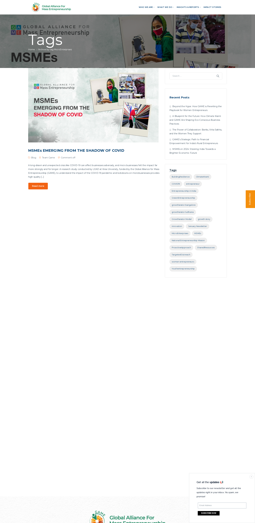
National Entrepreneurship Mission (188, 240)
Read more (38, 186)
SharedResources (206, 247)
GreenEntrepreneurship (183, 198)
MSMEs (197, 233)
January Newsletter (197, 226)
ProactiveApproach (181, 247)
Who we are (146, 7)
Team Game (48, 157)
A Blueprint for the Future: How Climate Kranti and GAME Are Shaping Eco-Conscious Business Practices (195, 120)
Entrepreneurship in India (184, 191)
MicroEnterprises (180, 233)
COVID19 (176, 184)
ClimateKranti (202, 177)
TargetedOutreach (181, 255)
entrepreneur (193, 184)
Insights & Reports (188, 7)
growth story (204, 219)
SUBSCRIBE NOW (208, 513)
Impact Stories (212, 7)
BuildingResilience (181, 177)
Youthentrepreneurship (183, 269)
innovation (177, 226)
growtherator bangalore (184, 205)
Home (31, 49)
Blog (33, 157)
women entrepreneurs (183, 262)
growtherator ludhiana (183, 212)
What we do (164, 7)
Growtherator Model (182, 219)
